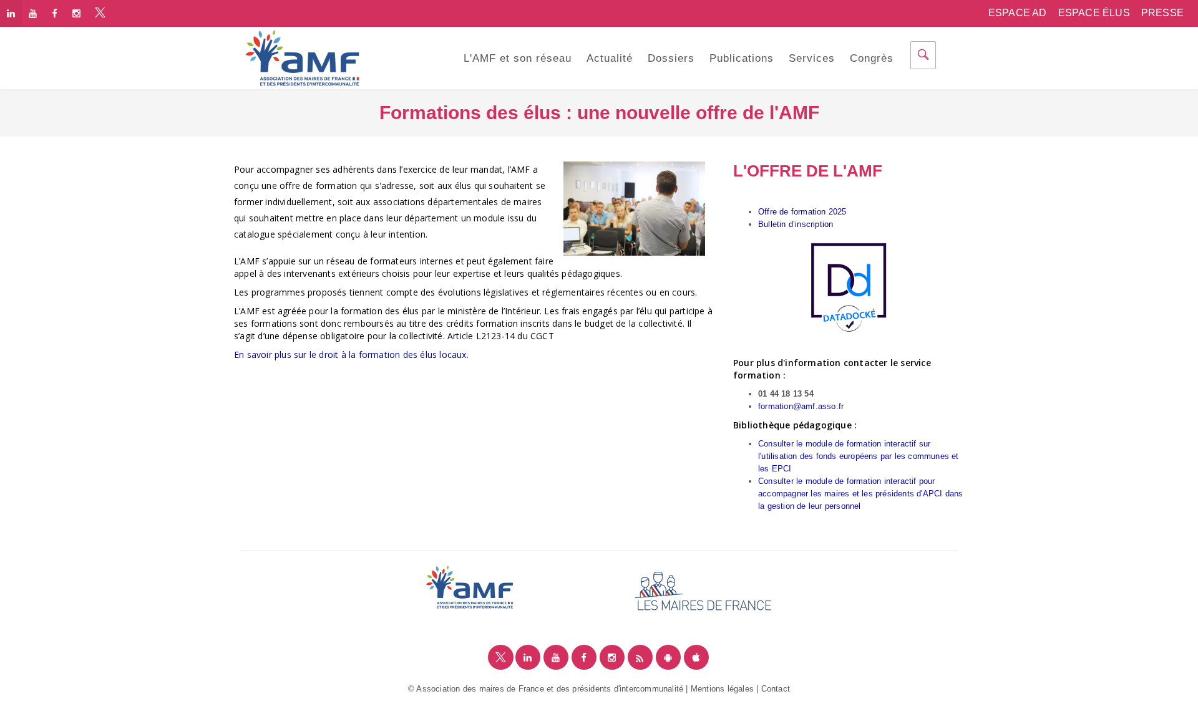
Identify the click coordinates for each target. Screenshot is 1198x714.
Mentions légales (722, 688)
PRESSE (1162, 12)
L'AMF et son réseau (518, 58)
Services (812, 58)
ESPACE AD (1017, 12)
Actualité (610, 58)
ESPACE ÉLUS (1094, 12)
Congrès (872, 58)
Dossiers (671, 58)
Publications (741, 58)
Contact (775, 688)
